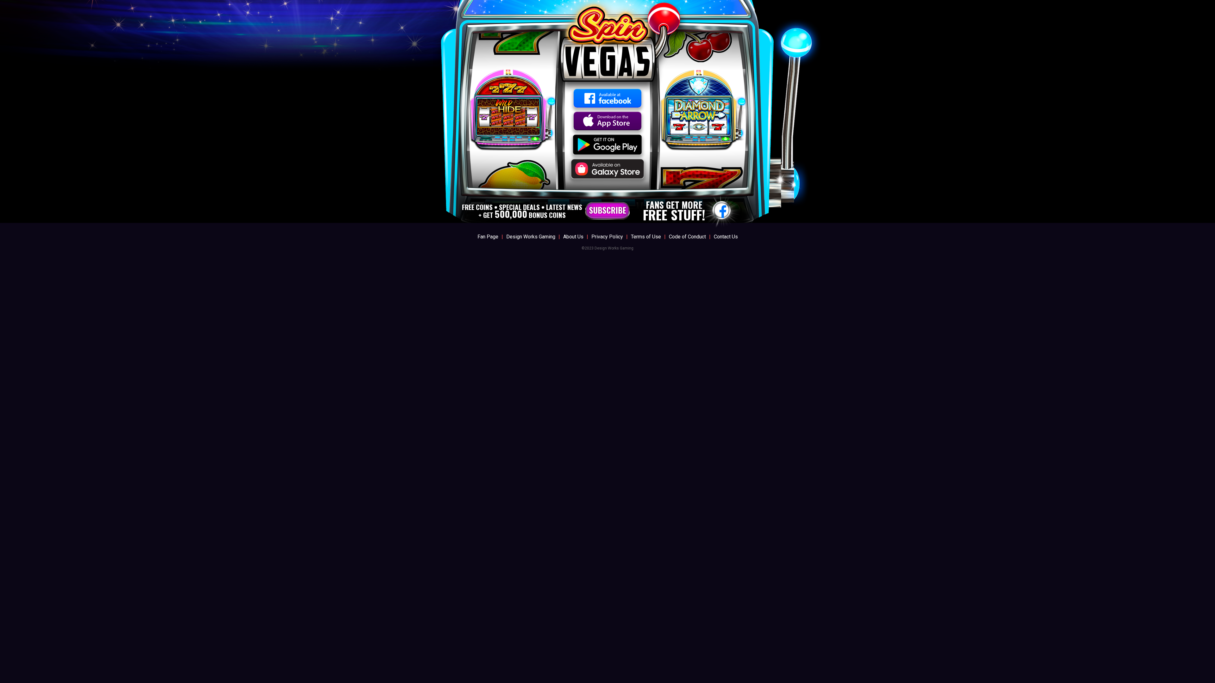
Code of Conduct (687, 237)
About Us (573, 237)
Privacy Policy (607, 237)
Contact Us (726, 237)
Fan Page (487, 237)
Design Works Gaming (530, 237)
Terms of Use (646, 237)
